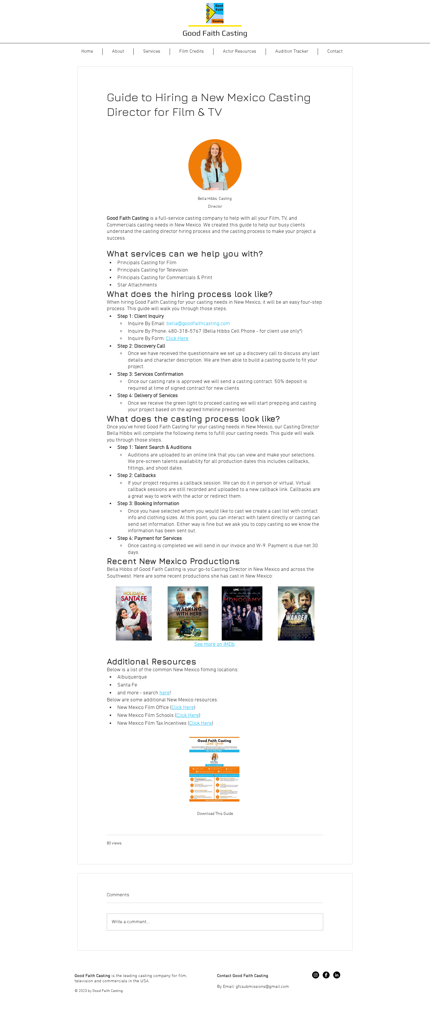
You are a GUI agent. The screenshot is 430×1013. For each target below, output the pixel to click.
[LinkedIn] (336, 974)
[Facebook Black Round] (326, 974)
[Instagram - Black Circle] (315, 974)
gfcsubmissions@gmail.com (262, 986)
